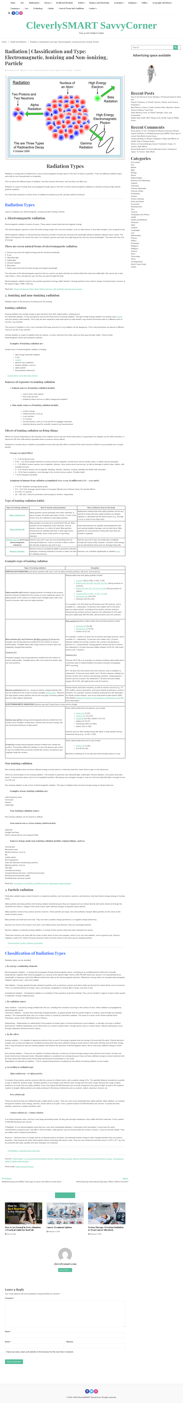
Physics (52, 70)
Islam (133, 225)
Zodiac (133, 267)
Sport (133, 254)
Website (69, 1342)
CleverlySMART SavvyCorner (91, 25)
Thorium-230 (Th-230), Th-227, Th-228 (91, 594)
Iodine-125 (80, 746)
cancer (119, 317)
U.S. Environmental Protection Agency (38, 1159)
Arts (22, 3)
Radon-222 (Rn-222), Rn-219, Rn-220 (91, 588)
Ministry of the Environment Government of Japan (92, 1159)
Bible (133, 170)
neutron (18, 360)
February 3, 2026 (95, 1234)
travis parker (136, 131)
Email (8, 1342)
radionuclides (51, 693)
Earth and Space (137, 201)
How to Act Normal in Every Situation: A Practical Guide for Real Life (23, 1228)
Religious (134, 249)
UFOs (133, 259)
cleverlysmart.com (12, 70)
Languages (15, 8)
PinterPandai (17, 1159)
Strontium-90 (81, 626)
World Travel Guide (138, 264)
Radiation (69, 70)
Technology (38, 8)
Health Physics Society (63, 1159)
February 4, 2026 (54, 1231)
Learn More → (65, 1270)
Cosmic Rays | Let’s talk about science (23, 376)
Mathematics (34, 3)
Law (26, 8)
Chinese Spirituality (138, 188)
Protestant (135, 243)
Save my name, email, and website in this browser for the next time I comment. (40, 1352)
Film (132, 209)
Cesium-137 (81, 716)
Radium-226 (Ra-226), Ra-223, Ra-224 (91, 583)
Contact (92, 8)
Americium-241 (82, 596)
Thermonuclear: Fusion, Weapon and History (25, 943)
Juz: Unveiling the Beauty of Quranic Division (161, 131)
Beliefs (81, 3)
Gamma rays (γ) (12, 540)
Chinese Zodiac (137, 191)
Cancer (62, 70)
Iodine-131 (80, 713)
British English (136, 178)
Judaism (134, 228)
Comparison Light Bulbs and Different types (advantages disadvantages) (42, 883)
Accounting (135, 162)
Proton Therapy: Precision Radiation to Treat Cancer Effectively (105, 1228)
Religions (132, 3)
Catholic (134, 183)
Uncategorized (136, 262)
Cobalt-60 (80, 718)
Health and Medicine (64, 3)
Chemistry (135, 186)
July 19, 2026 (11, 1234)
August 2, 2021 (27, 70)
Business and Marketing (99, 3)
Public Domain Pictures (24, 1167)
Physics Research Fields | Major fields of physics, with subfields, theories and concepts (48, 289)
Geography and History (162, 3)
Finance (134, 212)
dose (118, 551)
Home (13, 3)
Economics (118, 3)
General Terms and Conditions (71, 8)
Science (47, 3)
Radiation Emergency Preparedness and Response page (98, 698)
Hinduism (134, 222)
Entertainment (136, 207)
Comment (9, 1298)
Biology (134, 173)
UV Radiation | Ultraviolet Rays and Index (24, 1151)
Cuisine (51, 8)
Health (133, 217)
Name (8, 1331)
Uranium (79, 581)
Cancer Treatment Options (59, 1227)
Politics (145, 3)
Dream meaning (137, 199)
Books (133, 175)
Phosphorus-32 (82, 629)
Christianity (135, 194)
